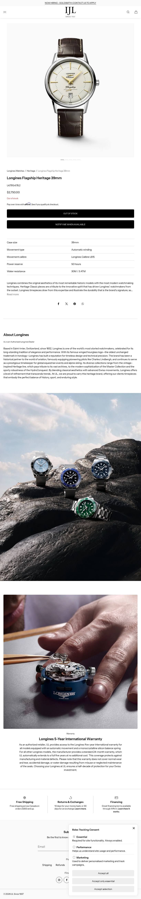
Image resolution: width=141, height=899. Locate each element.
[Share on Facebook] (58, 304)
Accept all (103, 873)
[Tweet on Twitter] (66, 304)
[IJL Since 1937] (70, 12)
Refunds (60, 865)
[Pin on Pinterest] (74, 304)
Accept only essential (103, 881)
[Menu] (7, 12)
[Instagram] (59, 880)
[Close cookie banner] (134, 828)
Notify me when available (70, 224)
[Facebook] (66, 880)
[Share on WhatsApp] (82, 304)
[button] (128, 12)
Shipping (47, 865)
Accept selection (103, 889)
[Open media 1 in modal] (70, 90)
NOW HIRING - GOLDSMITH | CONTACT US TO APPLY (70, 3)
